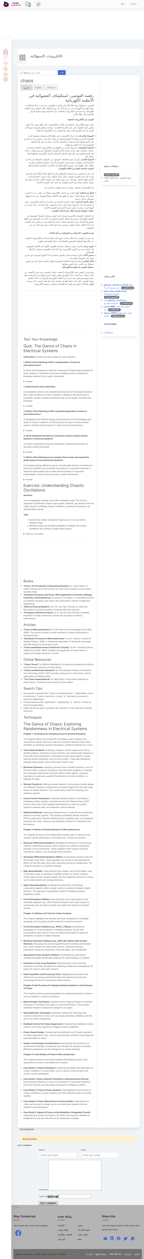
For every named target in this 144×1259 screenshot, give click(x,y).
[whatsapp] (132, 1238)
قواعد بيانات (82, 1234)
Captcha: (43, 1196)
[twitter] (125, 1238)
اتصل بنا (89, 1254)
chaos (106, 178)
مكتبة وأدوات (5, 67)
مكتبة (5, 73)
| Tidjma (62, 1254)
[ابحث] (38, 4)
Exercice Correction (35, 534)
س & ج (5, 62)
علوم (5, 79)
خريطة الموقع (101, 1254)
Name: (42, 1150)
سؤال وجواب (63, 1230)
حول (122, 4)
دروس (5, 56)
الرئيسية (5, 51)
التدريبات (61, 1239)
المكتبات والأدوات (65, 1234)
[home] (12, 4)
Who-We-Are (115, 1254)
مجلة (80, 1239)
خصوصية (127, 1254)
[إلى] (139, 1254)
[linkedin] (112, 1238)
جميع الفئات (108, 332)
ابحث (62, 72)
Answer (29, 381)
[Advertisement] (72, 19)
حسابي (133, 4)
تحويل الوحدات (84, 1230)
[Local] (28, 4)
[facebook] (18, 1233)
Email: (83, 1150)
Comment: (43, 1189)
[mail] (105, 1238)
